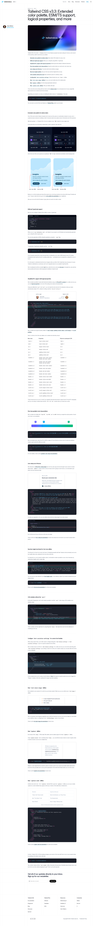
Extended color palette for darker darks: (39, 57)
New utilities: (37, 80)
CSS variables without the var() (37, 74)
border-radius (61, 330)
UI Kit (45, 906)
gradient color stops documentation (49, 453)
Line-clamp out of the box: (36, 69)
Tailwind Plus (47, 897)
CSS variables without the (36, 597)
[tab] (31, 216)
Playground (30, 903)
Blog (73, 1)
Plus (87, 1)
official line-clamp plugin (40, 466)
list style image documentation (41, 721)
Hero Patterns (63, 909)
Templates (46, 903)
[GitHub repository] (90, 1)
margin (51, 330)
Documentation (31, 900)
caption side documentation (40, 844)
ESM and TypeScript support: (36, 60)
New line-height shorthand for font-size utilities (40, 549)
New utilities (37, 688)
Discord (78, 903)
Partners (83, 1)
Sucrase (62, 267)
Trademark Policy (83, 918)
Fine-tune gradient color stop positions (38, 411)
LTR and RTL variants (61, 282)
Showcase (77, 1)
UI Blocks (46, 900)
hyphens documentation (39, 770)
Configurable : (39, 77)
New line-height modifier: (36, 71)
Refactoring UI (63, 900)
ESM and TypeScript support (35, 209)
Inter (52, 676)
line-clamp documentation (42, 537)
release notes (53, 88)
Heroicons (62, 906)
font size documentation (39, 587)
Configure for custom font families (45, 638)
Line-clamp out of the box (34, 463)
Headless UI (63, 903)
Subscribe (53, 881)
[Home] (7, 1)
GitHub (78, 900)
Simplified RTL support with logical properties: (40, 63)
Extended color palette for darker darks (38, 113)
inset (48, 330)
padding (55, 330)
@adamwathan (10, 27)
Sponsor (29, 911)
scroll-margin (68, 330)
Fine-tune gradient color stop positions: (39, 66)
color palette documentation (52, 196)
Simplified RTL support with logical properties (39, 278)
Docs (69, 1)
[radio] (31, 919)
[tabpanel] (52, 223)
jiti (44, 267)
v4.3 (14, 1)
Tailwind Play (50, 103)
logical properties (35, 283)
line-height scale (48, 576)
